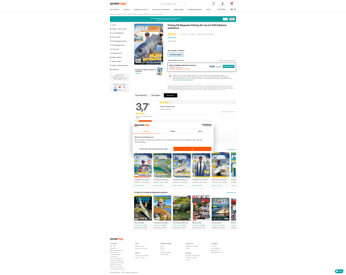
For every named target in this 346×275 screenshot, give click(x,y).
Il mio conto (116, 37)
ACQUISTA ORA (229, 66)
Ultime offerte (117, 57)
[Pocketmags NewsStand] (119, 3)
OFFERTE (126, 9)
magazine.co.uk (215, 250)
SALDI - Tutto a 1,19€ (119, 29)
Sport (208, 9)
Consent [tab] (146, 131)
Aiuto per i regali (139, 257)
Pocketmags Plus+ (118, 45)
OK (192, 149)
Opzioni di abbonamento (186, 80)
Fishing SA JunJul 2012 (157, 14)
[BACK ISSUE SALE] (143, 177)
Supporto (115, 69)
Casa (114, 25)
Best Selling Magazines (116, 250)
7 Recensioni (184, 34)
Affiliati (187, 248)
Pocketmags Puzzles (119, 41)
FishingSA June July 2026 (142, 179)
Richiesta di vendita (191, 257)
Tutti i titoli (113, 246)
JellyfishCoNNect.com (217, 252)
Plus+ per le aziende (116, 258)
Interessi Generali (195, 9)
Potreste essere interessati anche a (151, 192)
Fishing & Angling (132, 14)
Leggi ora (138, 73)
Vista (135, 185)
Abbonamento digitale (116, 14)
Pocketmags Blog (115, 254)
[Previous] (135, 165)
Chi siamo (213, 246)
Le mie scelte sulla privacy (117, 269)
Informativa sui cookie (116, 267)
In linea (162, 250)
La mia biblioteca (118, 33)
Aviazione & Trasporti (160, 9)
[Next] (234, 165)
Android (162, 248)
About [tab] (200, 131)
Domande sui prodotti (192, 246)
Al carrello (141, 185)
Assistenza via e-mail (141, 248)
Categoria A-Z (117, 53)
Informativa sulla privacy (117, 260)
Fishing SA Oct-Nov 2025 (220, 179)
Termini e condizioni (115, 264)
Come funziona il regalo (142, 255)
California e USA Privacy (117, 262)
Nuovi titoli (113, 248)
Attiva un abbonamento (120, 65)
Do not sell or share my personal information (153, 149)
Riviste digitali (164, 254)
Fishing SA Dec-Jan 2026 (200, 179)
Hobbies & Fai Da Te (141, 9)
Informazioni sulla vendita (193, 255)
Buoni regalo (116, 61)
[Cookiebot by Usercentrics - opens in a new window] (204, 125)
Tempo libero (179, 9)
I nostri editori (114, 256)
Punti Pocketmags (165, 252)
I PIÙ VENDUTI (114, 9)
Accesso (188, 259)
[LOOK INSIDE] (148, 64)
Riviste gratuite (114, 252)
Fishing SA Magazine (143, 14)
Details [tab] (173, 131)
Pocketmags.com (215, 248)
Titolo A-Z (115, 49)
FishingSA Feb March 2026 (181, 179)
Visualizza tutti (231, 149)
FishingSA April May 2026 (162, 179)
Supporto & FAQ (139, 246)
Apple (162, 246)
